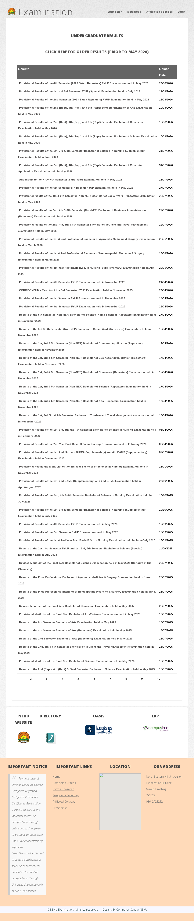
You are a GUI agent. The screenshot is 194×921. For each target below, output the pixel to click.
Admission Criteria (64, 783)
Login (181, 11)
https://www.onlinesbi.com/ (28, 853)
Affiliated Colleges (159, 11)
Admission (115, 11)
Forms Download (63, 789)
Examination (44, 12)
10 (158, 678)
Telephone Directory (66, 795)
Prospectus (60, 808)
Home (56, 776)
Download (134, 11)
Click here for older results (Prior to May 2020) (97, 51)
